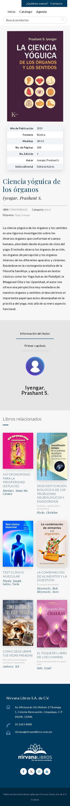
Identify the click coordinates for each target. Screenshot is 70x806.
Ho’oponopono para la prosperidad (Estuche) (16, 480)
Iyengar (25, 215)
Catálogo (25, 11)
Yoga (17, 215)
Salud (47, 209)
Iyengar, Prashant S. (22, 198)
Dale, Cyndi (44, 668)
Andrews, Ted (11, 666)
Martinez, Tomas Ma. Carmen (15, 492)
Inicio (11, 11)
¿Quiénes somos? (37, 3)
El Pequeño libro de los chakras (52, 655)
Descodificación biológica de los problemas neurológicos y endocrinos (52, 493)
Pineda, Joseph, (12, 581)
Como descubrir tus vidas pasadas (18, 653)
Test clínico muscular (13, 574)
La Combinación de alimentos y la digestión (52, 576)
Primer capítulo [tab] (35, 345)
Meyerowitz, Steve (48, 592)
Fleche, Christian (47, 512)
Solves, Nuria (11, 584)
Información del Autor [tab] (35, 333)
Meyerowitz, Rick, (48, 588)
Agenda (41, 11)
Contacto (56, 3)
